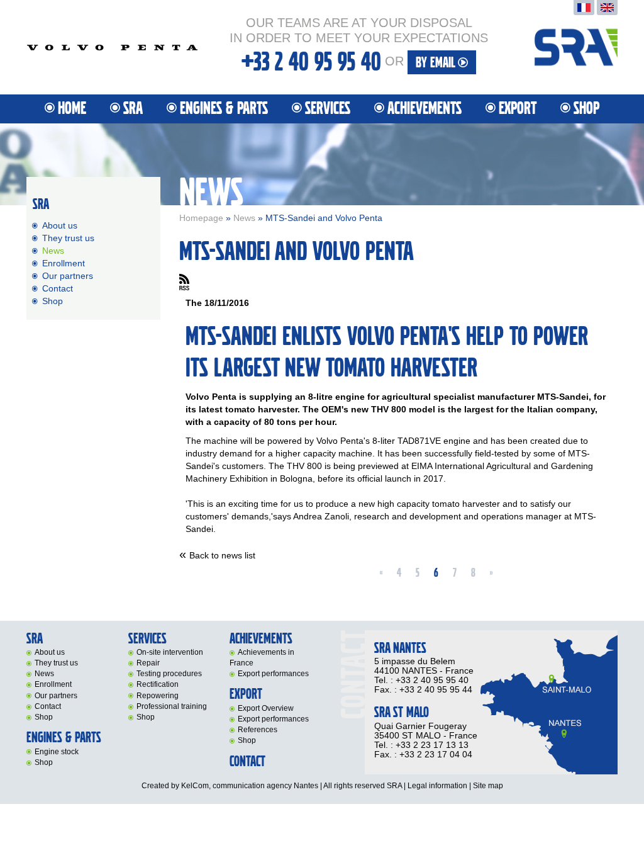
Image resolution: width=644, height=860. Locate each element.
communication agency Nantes (265, 785)
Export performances (273, 673)
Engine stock (57, 751)
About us (59, 225)
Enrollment (63, 263)
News (244, 218)
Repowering (157, 695)
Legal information (437, 785)
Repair (148, 663)
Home (72, 108)
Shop (586, 108)
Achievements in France (262, 657)
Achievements (424, 108)
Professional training (171, 706)
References (257, 729)
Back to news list (222, 555)
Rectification (157, 684)
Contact (57, 288)
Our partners (67, 276)
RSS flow (184, 282)
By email (437, 62)
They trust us (68, 238)
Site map (488, 785)
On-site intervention (169, 652)
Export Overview (266, 708)
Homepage (201, 218)
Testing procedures (169, 673)
